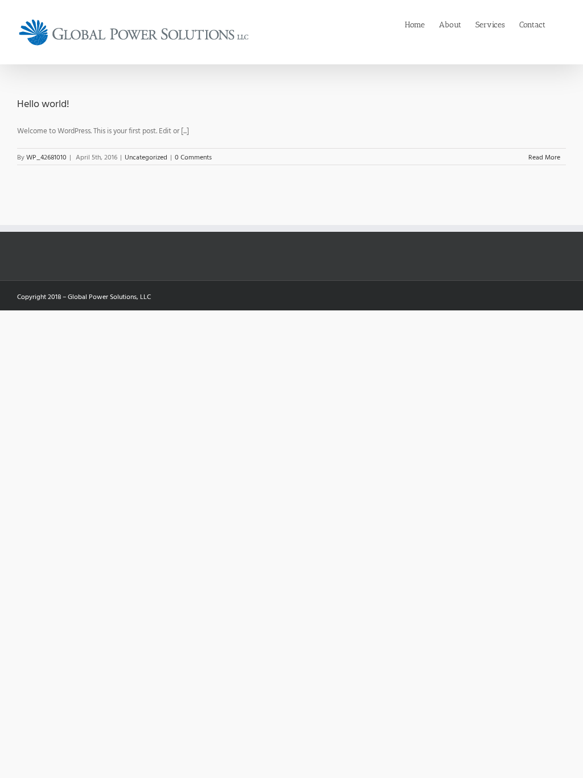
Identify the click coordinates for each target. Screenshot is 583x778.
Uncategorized (146, 156)
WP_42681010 (46, 156)
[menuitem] (422, 24)
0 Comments (193, 156)
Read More (544, 156)
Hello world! (43, 103)
